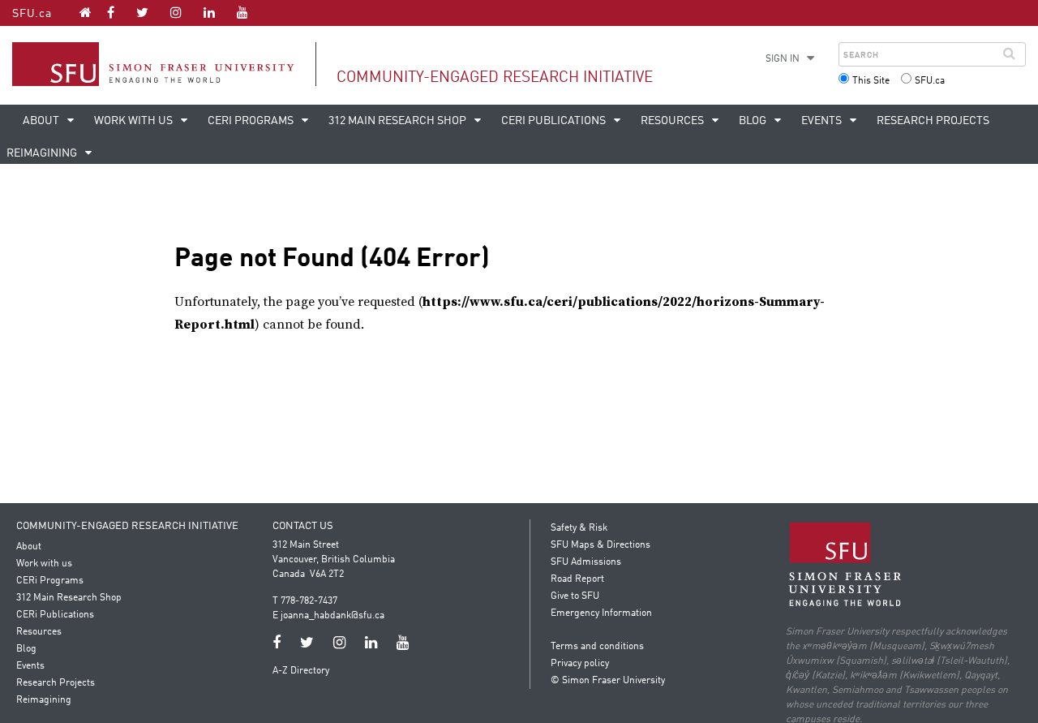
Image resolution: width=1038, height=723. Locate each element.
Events (822, 121)
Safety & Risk (579, 528)
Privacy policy (580, 664)
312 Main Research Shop (398, 121)
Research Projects (933, 121)
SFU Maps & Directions (600, 545)
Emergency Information (601, 613)
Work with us (134, 121)
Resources (673, 121)
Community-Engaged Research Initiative (495, 77)
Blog (754, 121)
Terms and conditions (597, 647)
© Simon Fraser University (608, 681)
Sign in (783, 59)
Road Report (577, 579)
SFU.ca (32, 13)
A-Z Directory (300, 671)
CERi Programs (252, 121)
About (42, 121)
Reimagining (43, 700)
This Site (871, 81)
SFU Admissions (586, 562)
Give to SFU (575, 596)
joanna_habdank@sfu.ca (332, 616)
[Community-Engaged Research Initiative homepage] (85, 12)
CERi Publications (554, 121)
